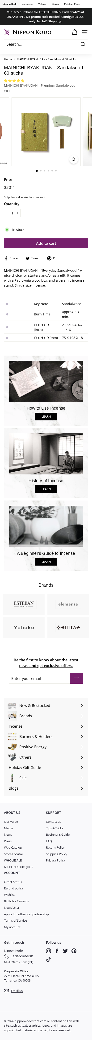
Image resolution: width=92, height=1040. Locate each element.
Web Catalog (13, 847)
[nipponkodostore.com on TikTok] (48, 959)
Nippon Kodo (10, 4)
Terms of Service (15, 920)
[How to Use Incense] (46, 381)
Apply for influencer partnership (26, 914)
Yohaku (42, 4)
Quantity (11, 203)
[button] (14, 80)
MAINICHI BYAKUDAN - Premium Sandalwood (39, 85)
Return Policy (55, 847)
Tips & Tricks (54, 828)
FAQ (49, 841)
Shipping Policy (56, 854)
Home (8, 59)
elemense (27, 4)
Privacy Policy (55, 860)
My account (12, 927)
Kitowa (55, 4)
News (8, 834)
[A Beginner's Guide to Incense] (46, 526)
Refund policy (13, 888)
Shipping (9, 197)
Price (8, 179)
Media (8, 828)
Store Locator (13, 854)
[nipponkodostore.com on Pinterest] (73, 950)
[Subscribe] (76, 678)
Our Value (11, 821)
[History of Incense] (46, 453)
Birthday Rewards (16, 901)
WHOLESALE (13, 860)
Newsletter (11, 907)
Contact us (53, 821)
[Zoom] (73, 159)
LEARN (46, 417)
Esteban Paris (71, 4)
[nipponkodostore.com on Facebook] (56, 950)
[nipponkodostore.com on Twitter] (65, 950)
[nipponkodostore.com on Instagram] (48, 950)
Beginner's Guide (58, 834)
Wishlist (9, 895)
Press (8, 841)
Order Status (13, 882)
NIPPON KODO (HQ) (18, 867)
